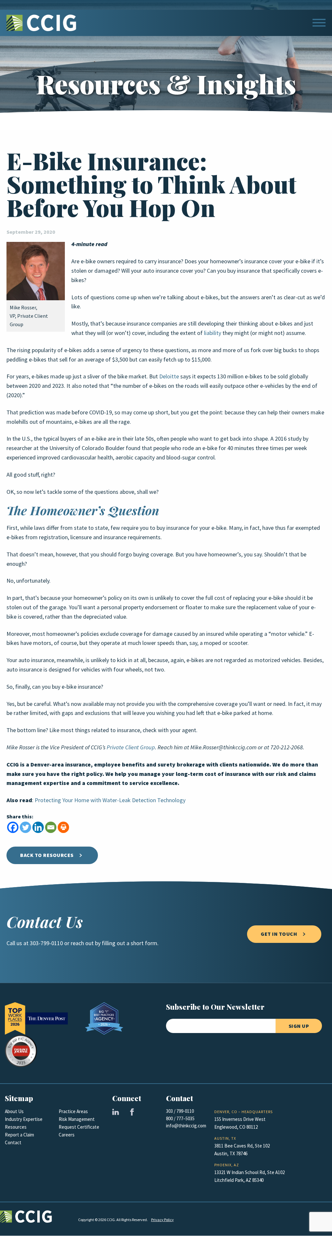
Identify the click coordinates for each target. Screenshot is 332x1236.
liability (212, 333)
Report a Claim (19, 1135)
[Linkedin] (38, 827)
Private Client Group (131, 747)
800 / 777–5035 (180, 1118)
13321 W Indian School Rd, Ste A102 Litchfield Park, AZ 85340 (249, 1176)
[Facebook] (12, 827)
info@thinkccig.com (186, 1126)
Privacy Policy (162, 1219)
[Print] (63, 827)
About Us (14, 1111)
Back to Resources (47, 855)
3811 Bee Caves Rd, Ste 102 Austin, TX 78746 (242, 1150)
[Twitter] (25, 827)
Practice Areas (73, 1111)
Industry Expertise (23, 1119)
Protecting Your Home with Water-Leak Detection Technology (110, 800)
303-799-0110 (46, 943)
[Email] (50, 827)
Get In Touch (279, 934)
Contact (13, 1142)
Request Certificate (79, 1127)
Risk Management (77, 1119)
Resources (16, 1127)
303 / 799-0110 (180, 1111)
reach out (82, 943)
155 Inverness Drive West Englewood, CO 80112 (240, 1123)
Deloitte (169, 376)
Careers (67, 1135)
